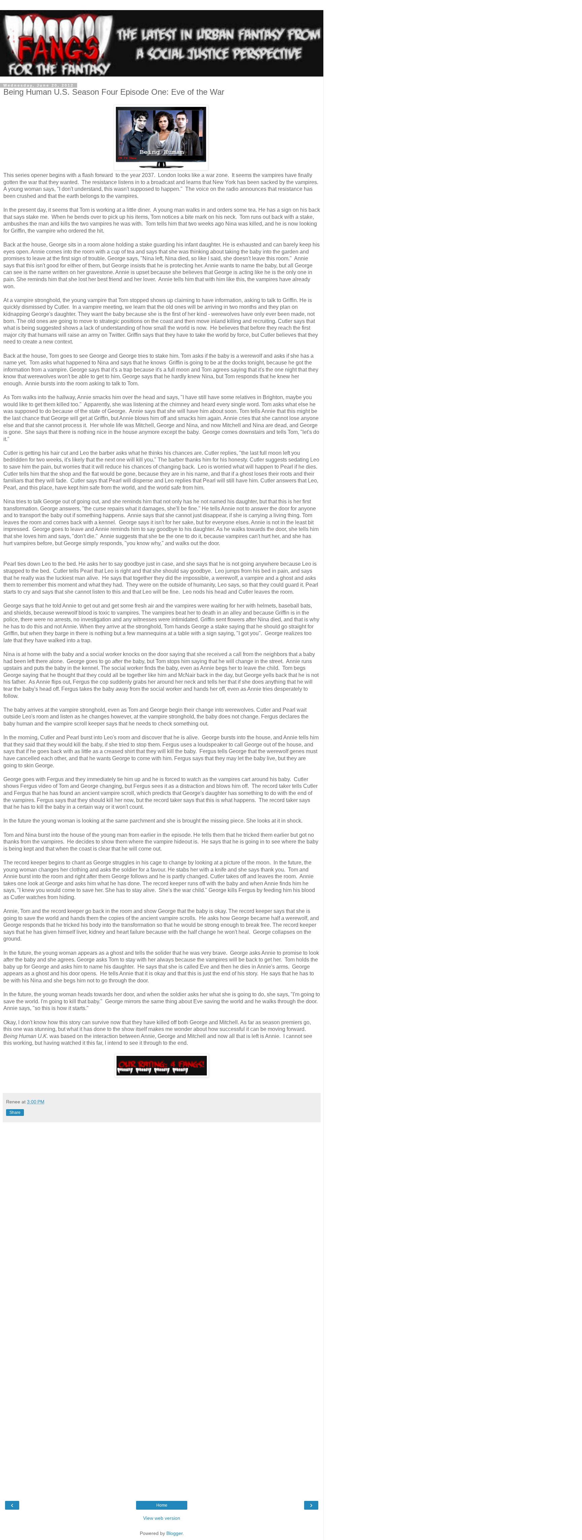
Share (15, 1112)
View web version (161, 1518)
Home (161, 1505)
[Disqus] (161, 1216)
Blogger (174, 1533)
